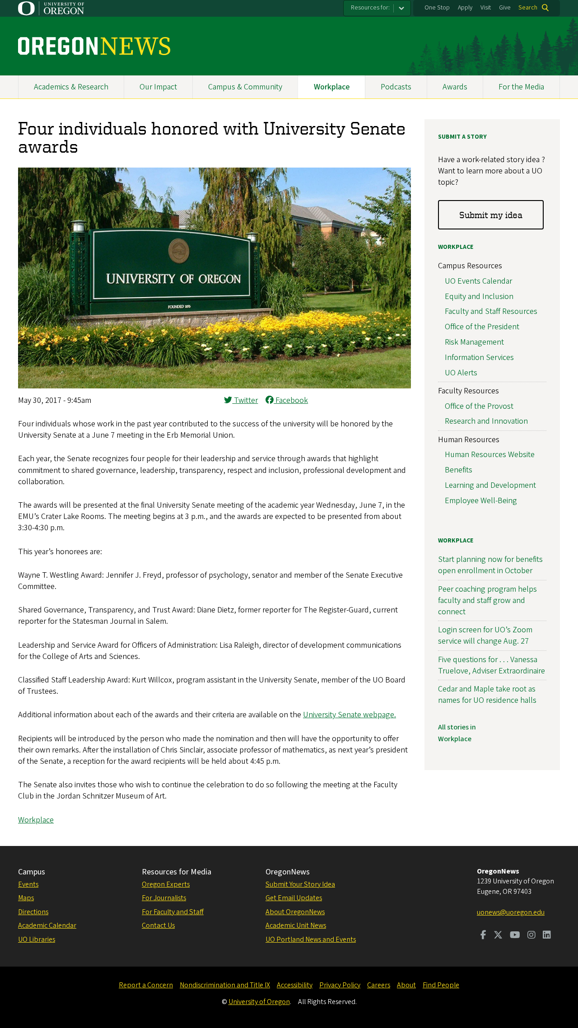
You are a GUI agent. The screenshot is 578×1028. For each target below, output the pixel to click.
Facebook (291, 400)
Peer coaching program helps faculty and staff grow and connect (487, 600)
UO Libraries (36, 939)
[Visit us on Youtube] (515, 936)
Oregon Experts (166, 884)
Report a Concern (146, 985)
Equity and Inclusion (479, 296)
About (406, 985)
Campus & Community (245, 87)
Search (527, 7)
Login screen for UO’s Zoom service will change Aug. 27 (485, 635)
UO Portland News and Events (311, 939)
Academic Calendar (47, 925)
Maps (26, 898)
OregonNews (288, 872)
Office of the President (482, 326)
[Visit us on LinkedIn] (547, 936)
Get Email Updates (294, 898)
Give (505, 7)
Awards (455, 87)
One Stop (437, 7)
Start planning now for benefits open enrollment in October (490, 565)
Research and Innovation (486, 421)
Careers (378, 985)
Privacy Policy (339, 985)
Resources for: (370, 7)
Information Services (479, 357)
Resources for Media (176, 872)
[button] (214, 386)
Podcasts (396, 87)
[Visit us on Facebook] (483, 936)
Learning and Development (490, 485)
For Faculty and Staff (173, 912)
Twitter (245, 400)
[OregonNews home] (94, 46)
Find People (441, 985)
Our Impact (158, 87)
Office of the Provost (479, 406)
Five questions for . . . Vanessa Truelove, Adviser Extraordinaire (491, 665)
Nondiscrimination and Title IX (225, 985)
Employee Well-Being (481, 500)
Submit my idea (490, 215)
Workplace (332, 87)
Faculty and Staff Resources (491, 311)
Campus (31, 872)
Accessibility (294, 985)
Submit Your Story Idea (300, 884)
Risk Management (474, 342)
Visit (485, 7)
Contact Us (158, 925)
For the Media (521, 87)
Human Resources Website (490, 454)
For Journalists (164, 898)
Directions (33, 912)
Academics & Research (71, 87)
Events (28, 884)
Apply (465, 7)
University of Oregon (259, 1002)
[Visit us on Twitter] (498, 936)
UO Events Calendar (478, 281)
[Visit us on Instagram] (531, 936)
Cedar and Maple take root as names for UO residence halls (487, 694)
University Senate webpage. (349, 714)
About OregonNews (295, 912)
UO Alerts (461, 372)
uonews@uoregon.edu (511, 912)
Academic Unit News (296, 925)
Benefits (458, 470)
